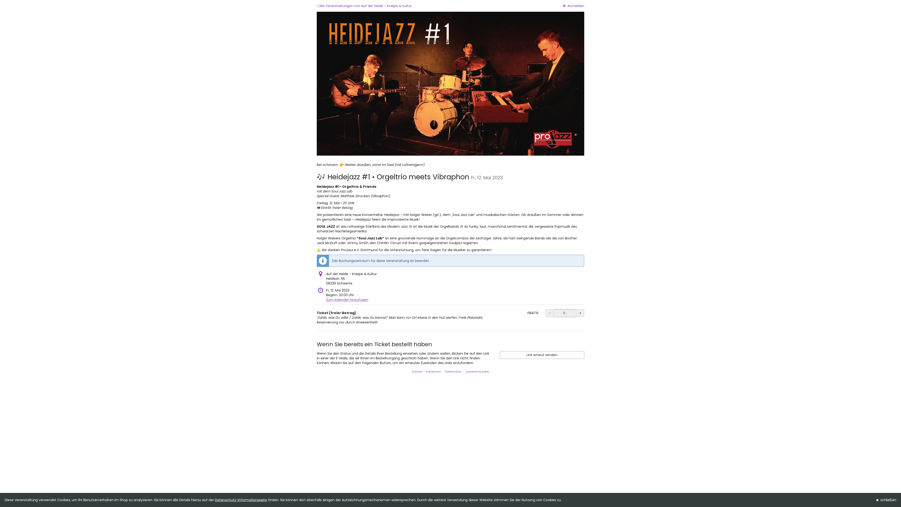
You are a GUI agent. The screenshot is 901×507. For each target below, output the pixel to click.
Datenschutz (453, 371)
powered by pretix (477, 371)
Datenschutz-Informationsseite (241, 500)
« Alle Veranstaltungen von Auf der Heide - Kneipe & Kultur (364, 6)
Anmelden (575, 6)
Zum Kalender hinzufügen (347, 299)
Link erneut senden (542, 355)
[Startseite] (450, 84)
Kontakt (417, 371)
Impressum (433, 371)
